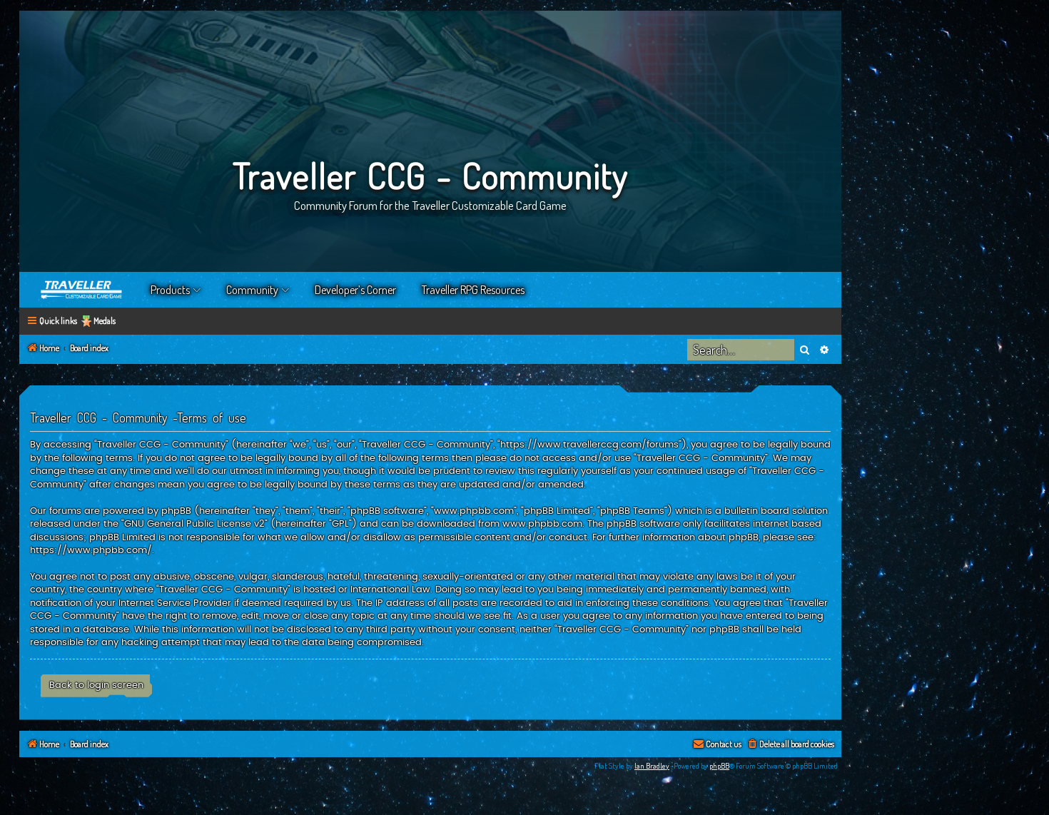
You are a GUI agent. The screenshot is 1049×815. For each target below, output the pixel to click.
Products (170, 290)
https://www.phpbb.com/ (91, 550)
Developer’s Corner (355, 290)
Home (82, 289)
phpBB (719, 766)
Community (252, 290)
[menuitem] (790, 744)
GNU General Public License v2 (194, 524)
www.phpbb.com (542, 524)
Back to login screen (96, 685)
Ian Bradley (651, 766)
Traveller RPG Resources (473, 290)
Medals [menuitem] (104, 320)
